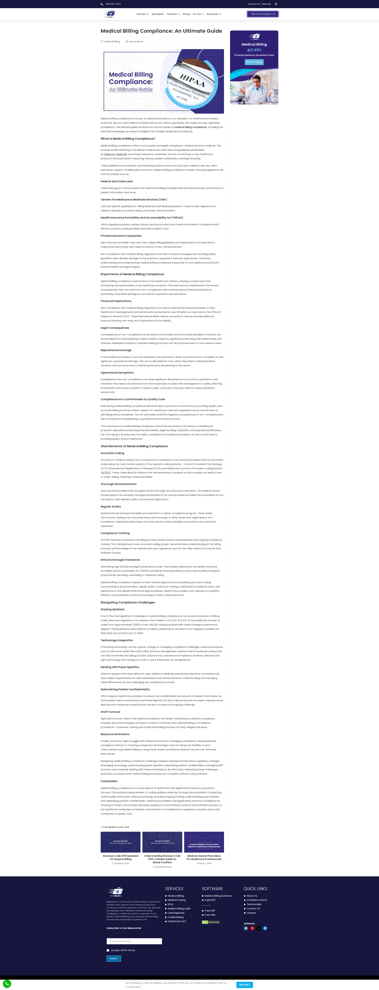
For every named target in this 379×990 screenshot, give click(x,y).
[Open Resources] (220, 14)
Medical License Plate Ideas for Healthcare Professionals (204, 857)
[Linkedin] (265, 928)
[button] (276, 4)
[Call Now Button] (7, 984)
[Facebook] (246, 928)
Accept (244, 984)
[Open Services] (148, 14)
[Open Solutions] (179, 14)
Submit (114, 958)
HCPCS (106, 472)
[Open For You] (203, 14)
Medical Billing (112, 41)
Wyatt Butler (136, 41)
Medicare (109, 154)
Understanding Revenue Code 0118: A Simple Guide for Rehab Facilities (162, 859)
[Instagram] (252, 928)
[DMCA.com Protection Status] (211, 922)
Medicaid (121, 154)
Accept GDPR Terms (123, 950)
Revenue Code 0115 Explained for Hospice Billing (120, 857)
